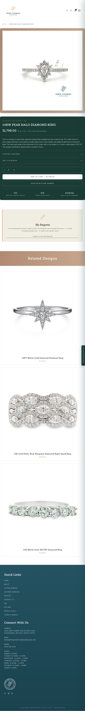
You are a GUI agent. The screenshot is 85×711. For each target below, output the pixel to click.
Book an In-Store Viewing (42, 183)
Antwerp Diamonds (11, 592)
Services (7, 596)
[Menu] (79, 10)
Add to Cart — (42, 177)
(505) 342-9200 (10, 647)
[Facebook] (5, 693)
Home (6, 580)
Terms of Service (11, 615)
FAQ (5, 603)
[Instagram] (9, 693)
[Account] (71, 11)
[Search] (67, 11)
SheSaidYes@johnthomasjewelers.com (20, 640)
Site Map (7, 607)
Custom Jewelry (11, 588)
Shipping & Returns (11, 154)
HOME (4, 24)
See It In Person (10, 160)
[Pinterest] (12, 693)
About (6, 584)
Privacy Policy (10, 611)
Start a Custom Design (42, 236)
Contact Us (9, 599)
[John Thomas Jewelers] (13, 10)
